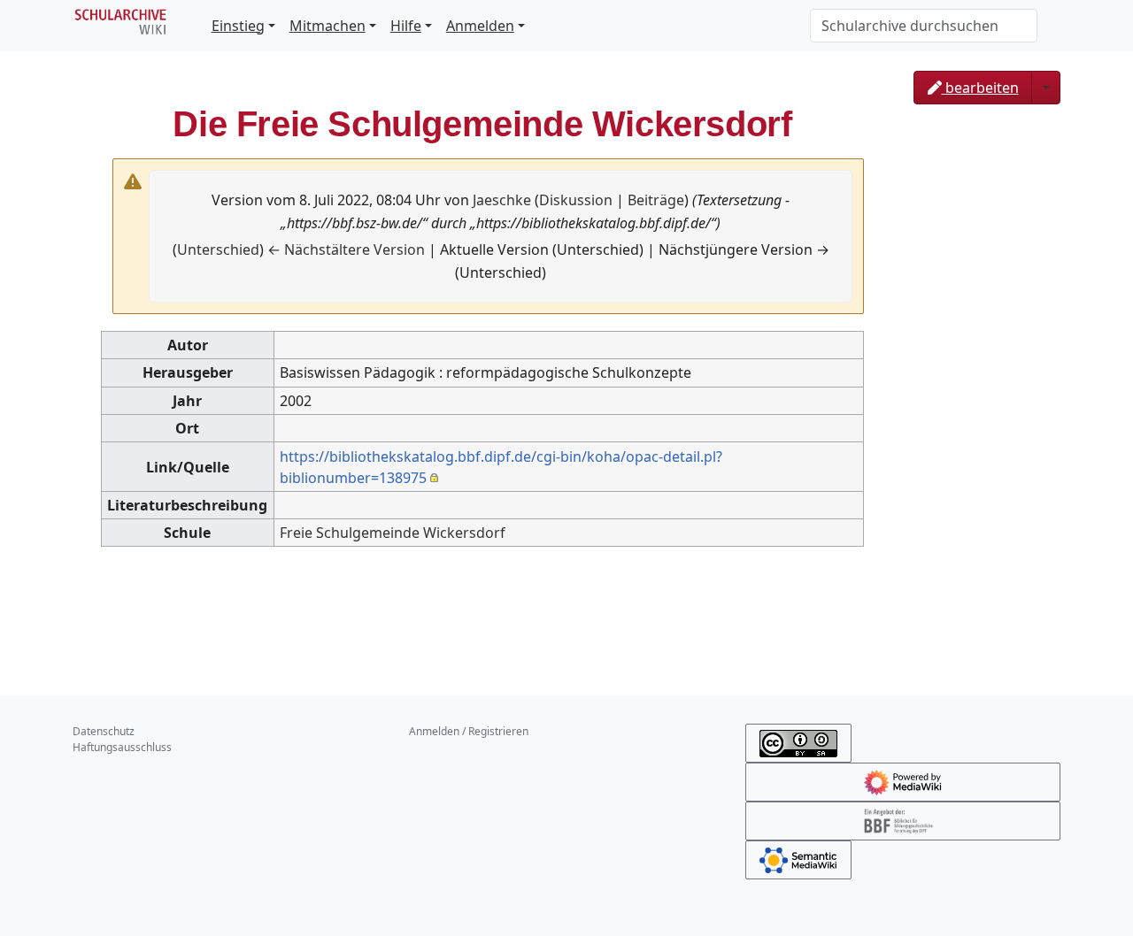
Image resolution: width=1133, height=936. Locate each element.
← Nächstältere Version (346, 249)
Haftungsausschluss (122, 747)
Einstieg (238, 25)
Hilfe (405, 25)
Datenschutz (104, 731)
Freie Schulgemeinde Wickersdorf (392, 532)
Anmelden (480, 25)
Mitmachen (327, 25)
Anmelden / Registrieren (468, 731)
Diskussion (576, 200)
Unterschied (218, 249)
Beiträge (656, 200)
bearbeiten (980, 87)
